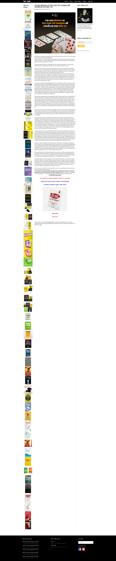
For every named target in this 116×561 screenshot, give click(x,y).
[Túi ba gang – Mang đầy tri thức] (28, 162)
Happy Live (64, 222)
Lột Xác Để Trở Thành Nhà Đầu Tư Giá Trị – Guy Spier (55, 178)
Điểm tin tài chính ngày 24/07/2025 (30, 552)
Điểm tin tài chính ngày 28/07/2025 (30, 545)
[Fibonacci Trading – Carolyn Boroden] (28, 352)
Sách (71, 1)
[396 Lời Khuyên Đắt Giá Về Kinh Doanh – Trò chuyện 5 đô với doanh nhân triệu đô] (28, 252)
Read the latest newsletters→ (84, 50)
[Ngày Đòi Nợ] (28, 524)
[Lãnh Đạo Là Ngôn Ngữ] (28, 29)
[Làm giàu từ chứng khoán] (28, 470)
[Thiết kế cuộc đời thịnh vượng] (28, 343)
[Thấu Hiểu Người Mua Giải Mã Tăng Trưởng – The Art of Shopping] (28, 406)
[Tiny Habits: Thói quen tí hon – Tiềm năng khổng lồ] (28, 225)
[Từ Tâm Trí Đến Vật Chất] (28, 80)
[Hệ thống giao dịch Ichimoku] (28, 479)
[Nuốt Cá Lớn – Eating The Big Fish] (28, 397)
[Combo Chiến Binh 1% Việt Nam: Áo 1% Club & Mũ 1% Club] (28, 388)
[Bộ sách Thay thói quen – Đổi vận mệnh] (28, 289)
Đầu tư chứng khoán (43, 222)
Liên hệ (90, 1)
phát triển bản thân (58, 223)
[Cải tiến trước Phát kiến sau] (28, 180)
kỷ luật (46, 223)
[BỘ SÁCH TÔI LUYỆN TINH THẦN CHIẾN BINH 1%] (28, 207)
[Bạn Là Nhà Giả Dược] (28, 98)
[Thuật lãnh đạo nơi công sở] (28, 53)
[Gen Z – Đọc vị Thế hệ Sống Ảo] (28, 416)
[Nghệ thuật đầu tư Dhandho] (28, 488)
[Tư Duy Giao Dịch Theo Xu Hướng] (28, 23)
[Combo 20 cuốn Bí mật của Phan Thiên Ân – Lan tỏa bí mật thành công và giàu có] (28, 270)
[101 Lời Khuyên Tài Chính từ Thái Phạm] (28, 153)
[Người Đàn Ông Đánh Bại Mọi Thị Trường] (28, 515)
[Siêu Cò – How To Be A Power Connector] (28, 325)
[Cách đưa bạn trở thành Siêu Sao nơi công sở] (28, 44)
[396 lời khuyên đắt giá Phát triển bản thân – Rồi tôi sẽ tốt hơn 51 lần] (28, 261)
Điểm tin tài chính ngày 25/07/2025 (30, 549)
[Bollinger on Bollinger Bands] (28, 107)
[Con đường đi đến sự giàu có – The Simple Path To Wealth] (28, 116)
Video (84, 1)
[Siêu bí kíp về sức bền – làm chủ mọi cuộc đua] (28, 62)
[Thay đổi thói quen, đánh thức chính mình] (28, 89)
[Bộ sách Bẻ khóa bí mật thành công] (28, 307)
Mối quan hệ (51, 223)
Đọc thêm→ (80, 30)
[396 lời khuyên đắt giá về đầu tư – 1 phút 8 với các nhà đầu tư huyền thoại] (28, 243)
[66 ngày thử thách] (28, 461)
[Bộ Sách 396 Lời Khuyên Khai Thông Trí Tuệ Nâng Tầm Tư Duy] (28, 234)
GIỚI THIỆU (77, 1)
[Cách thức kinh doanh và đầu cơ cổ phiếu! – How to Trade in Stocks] (28, 189)
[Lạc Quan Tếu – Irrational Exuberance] (28, 361)
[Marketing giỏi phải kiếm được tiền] (28, 506)
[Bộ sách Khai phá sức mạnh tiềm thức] (28, 298)
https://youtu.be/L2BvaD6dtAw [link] (68, 172)
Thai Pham (66, 223)
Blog (66, 1)
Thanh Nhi (47, 9)
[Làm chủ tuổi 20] (28, 379)
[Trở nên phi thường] (28, 71)
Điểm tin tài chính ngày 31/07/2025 (30, 541)
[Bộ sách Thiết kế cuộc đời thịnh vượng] (28, 280)
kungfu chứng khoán (39, 223)
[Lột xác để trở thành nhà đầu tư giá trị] (28, 497)
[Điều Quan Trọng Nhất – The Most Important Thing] (28, 434)
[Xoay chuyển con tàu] (28, 35)
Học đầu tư (69, 222)
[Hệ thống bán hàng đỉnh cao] (28, 452)
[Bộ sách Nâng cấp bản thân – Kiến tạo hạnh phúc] (28, 216)
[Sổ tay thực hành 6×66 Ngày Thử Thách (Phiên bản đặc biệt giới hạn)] (28, 370)
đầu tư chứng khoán (56, 222)
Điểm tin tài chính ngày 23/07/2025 (30, 556)
